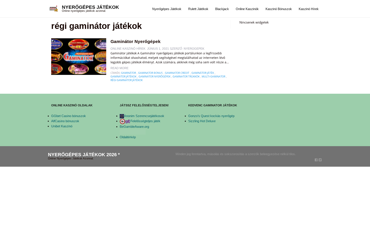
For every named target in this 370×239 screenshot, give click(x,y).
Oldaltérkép (128, 137)
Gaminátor (128, 73)
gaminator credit (177, 73)
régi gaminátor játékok (126, 80)
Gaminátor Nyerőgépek (135, 41)
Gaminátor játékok (123, 76)
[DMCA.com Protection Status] (133, 132)
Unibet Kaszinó (61, 126)
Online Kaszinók (247, 9)
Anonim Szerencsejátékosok (144, 116)
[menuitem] (167, 8)
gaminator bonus (150, 73)
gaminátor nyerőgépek (154, 76)
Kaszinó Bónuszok (279, 9)
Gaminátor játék (202, 73)
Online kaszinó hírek (127, 48)
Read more (119, 68)
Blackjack (222, 9)
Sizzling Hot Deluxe (202, 121)
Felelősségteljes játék (145, 121)
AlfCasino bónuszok (65, 121)
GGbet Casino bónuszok (68, 116)
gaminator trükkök (186, 76)
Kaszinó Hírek (309, 9)
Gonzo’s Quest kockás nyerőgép (211, 116)
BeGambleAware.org (134, 126)
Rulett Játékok (198, 9)
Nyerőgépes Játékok (90, 7)
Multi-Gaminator (213, 76)
